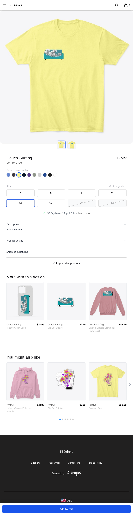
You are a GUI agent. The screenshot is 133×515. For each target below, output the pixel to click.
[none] (116, 186)
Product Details (14, 240)
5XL (112, 203)
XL (112, 193)
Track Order (53, 462)
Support (35, 462)
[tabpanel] (66, 77)
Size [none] (8, 186)
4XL (82, 203)
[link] (25, 301)
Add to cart (66, 509)
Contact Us (74, 462)
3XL (51, 203)
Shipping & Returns (17, 251)
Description (12, 224)
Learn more (84, 213)
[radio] (20, 193)
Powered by (58, 473)
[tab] (61, 145)
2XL (20, 203)
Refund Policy (95, 462)
